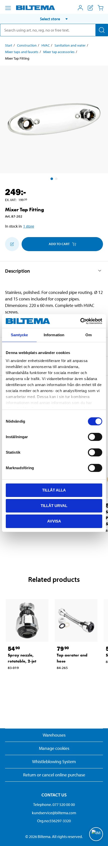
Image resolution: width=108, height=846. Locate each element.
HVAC (45, 45)
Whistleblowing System (54, 761)
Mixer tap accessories (59, 52)
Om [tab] (88, 335)
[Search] (101, 30)
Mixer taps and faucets (21, 52)
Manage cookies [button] (54, 748)
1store (28, 226)
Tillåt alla (54, 490)
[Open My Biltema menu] (80, 8)
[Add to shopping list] (12, 244)
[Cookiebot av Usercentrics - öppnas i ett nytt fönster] (80, 321)
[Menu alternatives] (8, 8)
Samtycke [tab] (19, 335)
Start (8, 45)
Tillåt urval (54, 505)
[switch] (95, 437)
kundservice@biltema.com (54, 812)
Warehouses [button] (54, 735)
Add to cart (59, 244)
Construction (27, 45)
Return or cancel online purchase (54, 775)
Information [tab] (54, 335)
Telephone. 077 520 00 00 (54, 804)
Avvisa (54, 521)
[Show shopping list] (90, 8)
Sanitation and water (70, 45)
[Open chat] (96, 834)
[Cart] (100, 8)
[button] (54, 19)
